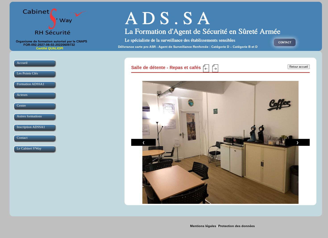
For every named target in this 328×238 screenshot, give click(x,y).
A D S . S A (167, 17)
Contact (284, 42)
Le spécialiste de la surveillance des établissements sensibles (180, 40)
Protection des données (236, 226)
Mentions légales (203, 226)
